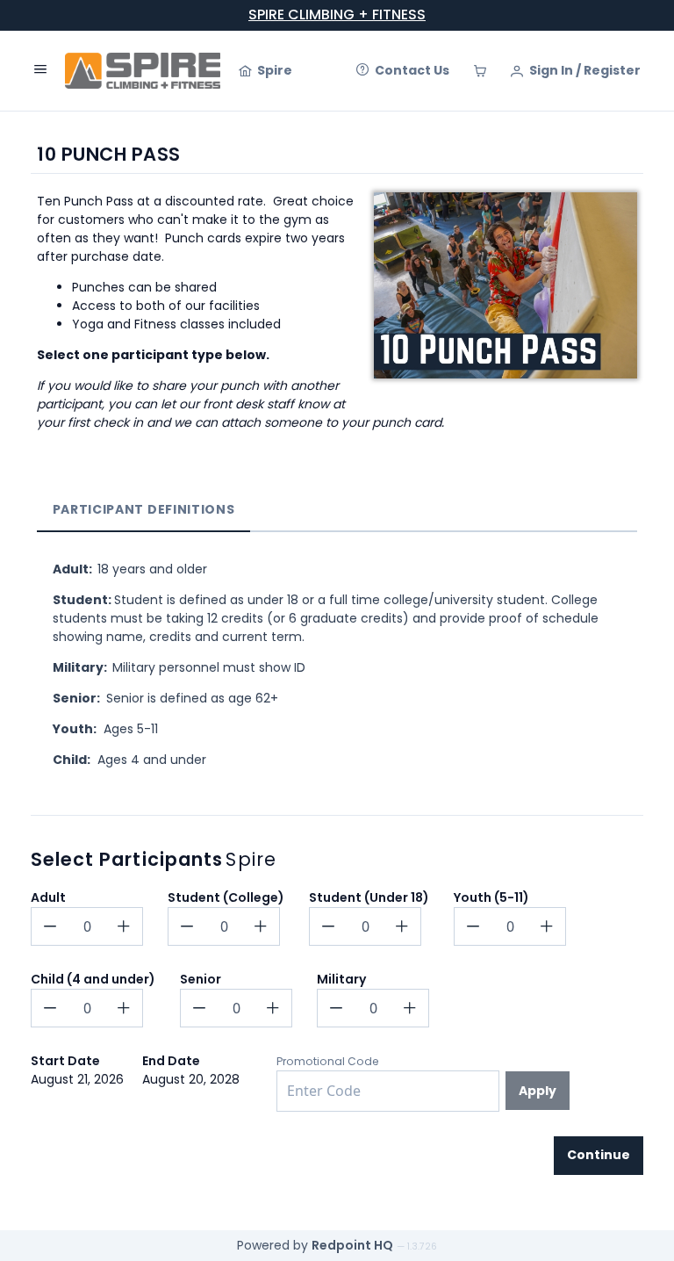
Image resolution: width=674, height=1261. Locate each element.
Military (341, 979)
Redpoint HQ (352, 1245)
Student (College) (226, 897)
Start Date (65, 1061)
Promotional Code (327, 1061)
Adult (48, 897)
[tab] (143, 509)
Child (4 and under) (93, 979)
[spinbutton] (86, 926)
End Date (171, 1061)
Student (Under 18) (369, 897)
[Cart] (480, 71)
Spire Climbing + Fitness (337, 14)
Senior (200, 979)
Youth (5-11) (491, 897)
